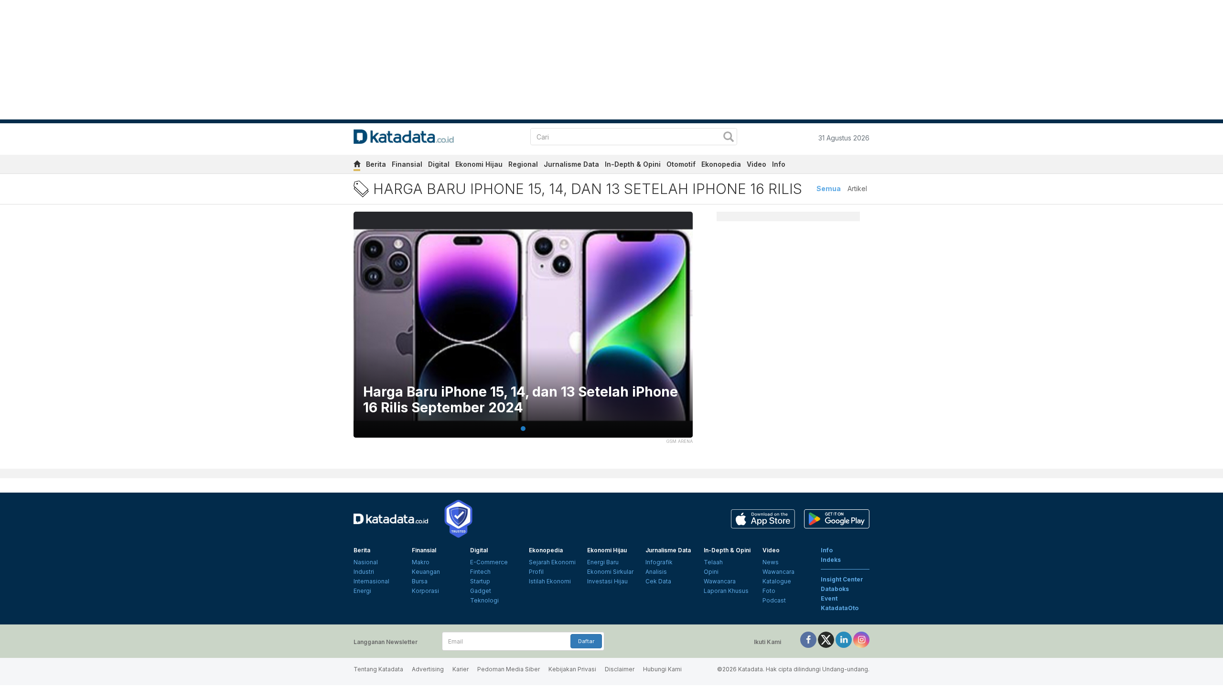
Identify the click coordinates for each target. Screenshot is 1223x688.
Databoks (835, 588)
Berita (376, 164)
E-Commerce (489, 562)
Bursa (420, 581)
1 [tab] (523, 428)
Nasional (366, 562)
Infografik (659, 562)
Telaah (713, 562)
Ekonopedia (721, 164)
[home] (357, 165)
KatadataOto (839, 608)
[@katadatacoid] (861, 639)
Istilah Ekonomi (550, 581)
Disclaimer (619, 669)
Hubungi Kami (662, 669)
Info (778, 164)
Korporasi (425, 590)
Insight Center (842, 579)
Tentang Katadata (378, 669)
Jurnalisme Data (571, 164)
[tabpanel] (523, 331)
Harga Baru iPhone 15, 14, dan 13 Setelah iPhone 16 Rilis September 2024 (520, 400)
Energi (362, 590)
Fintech (480, 571)
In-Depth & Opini (633, 164)
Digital (439, 164)
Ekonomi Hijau (479, 164)
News (770, 562)
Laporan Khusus (726, 590)
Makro (420, 562)
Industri (364, 571)
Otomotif (681, 164)
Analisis (656, 571)
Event (829, 598)
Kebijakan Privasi (572, 669)
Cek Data (658, 581)
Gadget (480, 590)
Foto (768, 590)
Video (756, 164)
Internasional (371, 581)
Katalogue (776, 581)
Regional (523, 164)
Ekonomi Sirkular (610, 571)
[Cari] (728, 138)
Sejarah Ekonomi (552, 562)
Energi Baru (603, 562)
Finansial (407, 164)
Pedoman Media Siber (508, 669)
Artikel (857, 188)
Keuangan (426, 571)
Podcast (774, 600)
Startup (480, 581)
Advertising (428, 669)
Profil (536, 571)
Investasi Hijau (607, 581)
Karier (460, 669)
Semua (828, 188)
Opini (711, 571)
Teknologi (484, 600)
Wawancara (720, 581)
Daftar (586, 641)
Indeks (831, 559)
